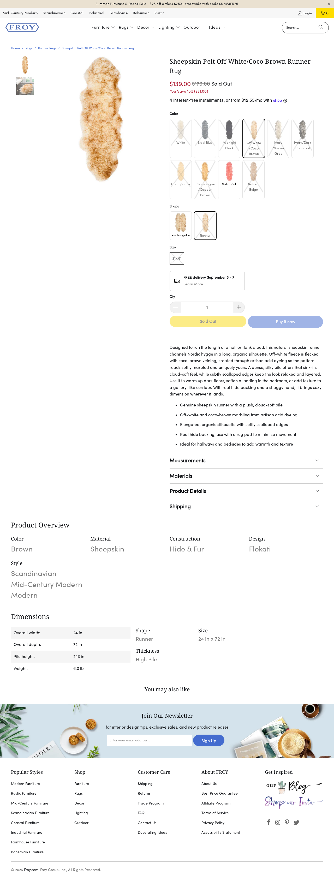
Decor (79, 803)
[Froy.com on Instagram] (278, 822)
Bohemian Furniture (27, 852)
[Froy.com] (22, 28)
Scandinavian (54, 13)
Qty (172, 296)
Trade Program (151, 803)
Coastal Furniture (25, 822)
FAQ (141, 813)
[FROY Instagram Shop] (294, 808)
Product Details (188, 491)
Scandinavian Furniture (30, 813)
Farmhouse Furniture (28, 842)
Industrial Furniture (26, 832)
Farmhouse (119, 13)
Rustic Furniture (24, 793)
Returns (144, 793)
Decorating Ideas (152, 832)
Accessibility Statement (220, 832)
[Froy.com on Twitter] (297, 822)
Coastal (77, 13)
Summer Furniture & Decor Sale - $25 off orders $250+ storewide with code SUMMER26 (167, 4)
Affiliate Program (215, 803)
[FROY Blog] (294, 792)
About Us (209, 783)
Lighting (81, 813)
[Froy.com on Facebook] (269, 822)
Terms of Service (215, 813)
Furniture (81, 783)
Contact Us (147, 822)
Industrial (96, 13)
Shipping (180, 506)
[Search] (321, 27)
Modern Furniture (25, 783)
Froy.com (31, 869)
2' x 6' (176, 258)
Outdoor (81, 822)
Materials (181, 475)
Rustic (159, 13)
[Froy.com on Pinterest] (287, 822)
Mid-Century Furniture (29, 803)
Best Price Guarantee (219, 793)
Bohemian (141, 13)
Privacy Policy (212, 822)
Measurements (188, 460)
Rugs (78, 793)
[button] (103, 27)
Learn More (193, 284)
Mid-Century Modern (20, 13)
